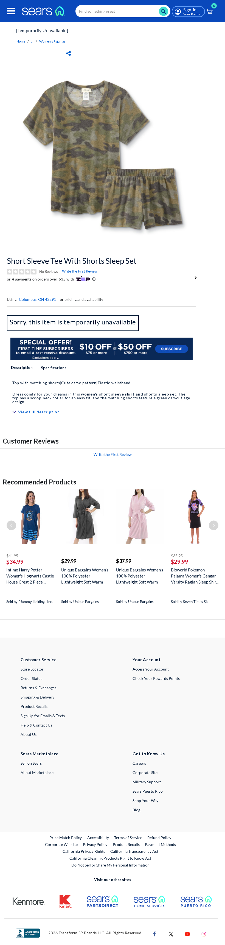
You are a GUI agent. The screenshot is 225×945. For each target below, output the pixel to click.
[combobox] (122, 11)
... (32, 41)
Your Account (147, 659)
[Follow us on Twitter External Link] (170, 933)
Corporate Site (145, 772)
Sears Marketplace (40, 753)
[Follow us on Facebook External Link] (154, 933)
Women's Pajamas (52, 41)
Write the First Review (79, 271)
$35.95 (177, 555)
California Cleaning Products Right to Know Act (110, 858)
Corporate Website (61, 844)
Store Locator (32, 669)
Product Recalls (34, 706)
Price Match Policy (65, 837)
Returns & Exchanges (38, 687)
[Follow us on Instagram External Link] (203, 933)
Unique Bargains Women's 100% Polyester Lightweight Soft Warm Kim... (84, 576)
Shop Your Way (145, 800)
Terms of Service (128, 837)
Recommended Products (39, 482)
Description (22, 367)
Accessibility (98, 837)
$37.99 (123, 561)
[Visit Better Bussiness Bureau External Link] (28, 932)
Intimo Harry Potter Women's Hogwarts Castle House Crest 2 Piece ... (30, 575)
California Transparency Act (134, 851)
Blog (136, 809)
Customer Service (39, 659)
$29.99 (68, 561)
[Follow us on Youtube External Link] (187, 933)
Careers (139, 763)
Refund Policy (159, 837)
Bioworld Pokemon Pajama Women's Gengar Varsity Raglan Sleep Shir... (194, 575)
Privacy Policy (95, 844)
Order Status (31, 678)
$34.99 (15, 561)
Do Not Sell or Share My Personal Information (110, 865)
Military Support (147, 781)
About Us (28, 734)
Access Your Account (151, 669)
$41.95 (12, 555)
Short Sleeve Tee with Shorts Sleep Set (71, 260)
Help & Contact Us (36, 725)
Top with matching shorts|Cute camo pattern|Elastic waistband (71, 382)
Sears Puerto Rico (148, 791)
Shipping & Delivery (37, 697)
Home (20, 41)
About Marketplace (37, 772)
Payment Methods (160, 844)
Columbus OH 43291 (37, 299)
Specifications (53, 367)
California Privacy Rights (84, 851)
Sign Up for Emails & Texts (43, 715)
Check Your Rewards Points (156, 678)
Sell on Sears (31, 763)
